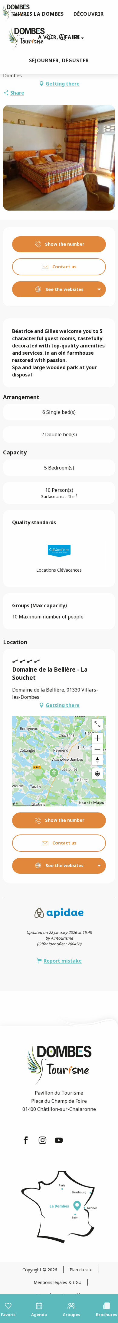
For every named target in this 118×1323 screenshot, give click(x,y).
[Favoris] (49, 37)
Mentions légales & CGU (57, 1282)
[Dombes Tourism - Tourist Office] (23, 37)
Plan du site (81, 1270)
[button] (62, 37)
